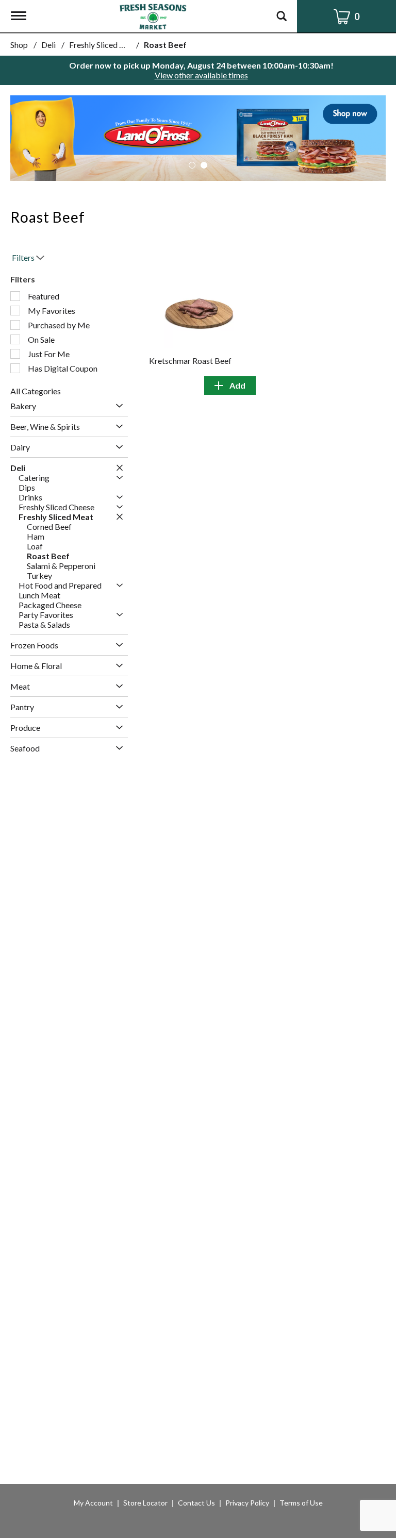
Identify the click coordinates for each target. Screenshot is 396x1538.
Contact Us (196, 1502)
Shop (19, 44)
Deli (48, 44)
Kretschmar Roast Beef (190, 360)
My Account (93, 1502)
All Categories (35, 391)
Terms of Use (301, 1502)
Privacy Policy (247, 1502)
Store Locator (145, 1502)
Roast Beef (165, 44)
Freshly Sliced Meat (104, 44)
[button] (198, 137)
